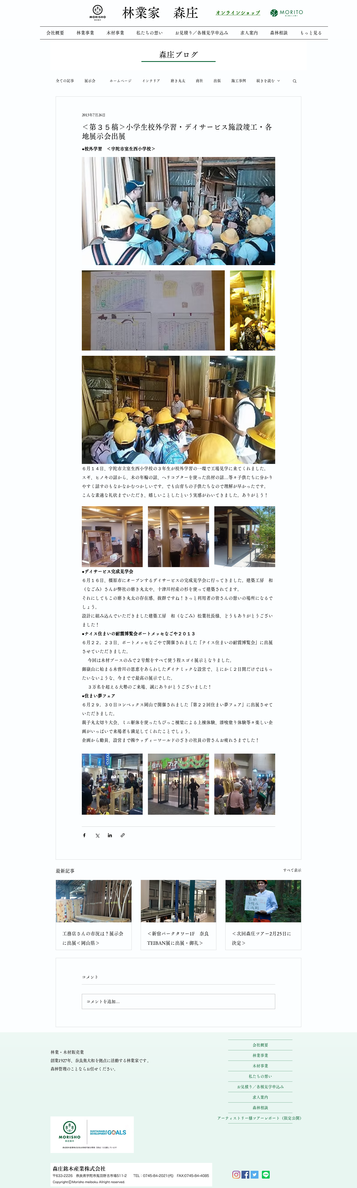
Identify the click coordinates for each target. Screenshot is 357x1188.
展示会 (91, 81)
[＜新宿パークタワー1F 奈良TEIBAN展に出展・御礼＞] (178, 901)
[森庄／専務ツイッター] (254, 1175)
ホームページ (120, 81)
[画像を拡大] (178, 211)
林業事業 (260, 1055)
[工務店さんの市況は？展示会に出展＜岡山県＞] (93, 901)
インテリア (151, 81)
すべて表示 (292, 870)
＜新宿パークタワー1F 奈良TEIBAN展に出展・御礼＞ (178, 938)
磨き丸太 (178, 81)
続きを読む (265, 81)
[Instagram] (236, 1175)
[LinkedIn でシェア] (109, 835)
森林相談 (260, 1108)
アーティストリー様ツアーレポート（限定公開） (260, 1118)
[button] (294, 81)
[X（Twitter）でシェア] (97, 835)
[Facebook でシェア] (84, 835)
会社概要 (260, 1045)
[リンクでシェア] (122, 835)
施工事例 (238, 81)
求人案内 (260, 1097)
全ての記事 (65, 81)
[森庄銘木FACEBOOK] (245, 1175)
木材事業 (260, 1066)
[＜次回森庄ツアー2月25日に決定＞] (263, 901)
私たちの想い (260, 1076)
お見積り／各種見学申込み (260, 1087)
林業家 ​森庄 (160, 12)
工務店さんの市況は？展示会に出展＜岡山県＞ (92, 938)
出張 (217, 81)
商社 (199, 81)
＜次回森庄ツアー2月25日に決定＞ (261, 938)
